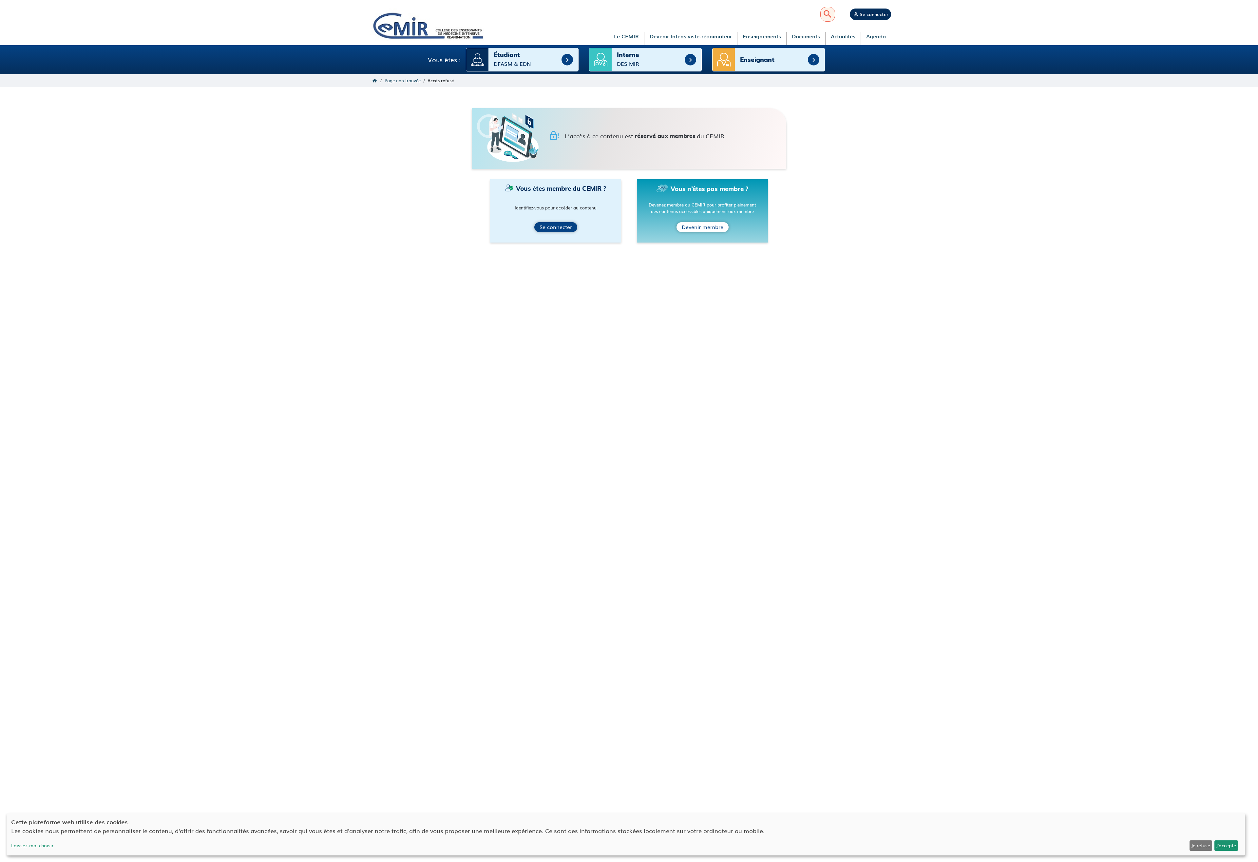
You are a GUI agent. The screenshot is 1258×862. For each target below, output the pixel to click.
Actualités (843, 36)
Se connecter (874, 14)
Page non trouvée (403, 80)
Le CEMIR (626, 36)
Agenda (876, 36)
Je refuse (1200, 845)
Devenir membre (702, 227)
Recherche (827, 14)
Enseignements (762, 36)
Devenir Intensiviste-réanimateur (691, 36)
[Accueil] (427, 25)
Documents (806, 36)
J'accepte (1226, 845)
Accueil (374, 81)
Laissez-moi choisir (32, 845)
